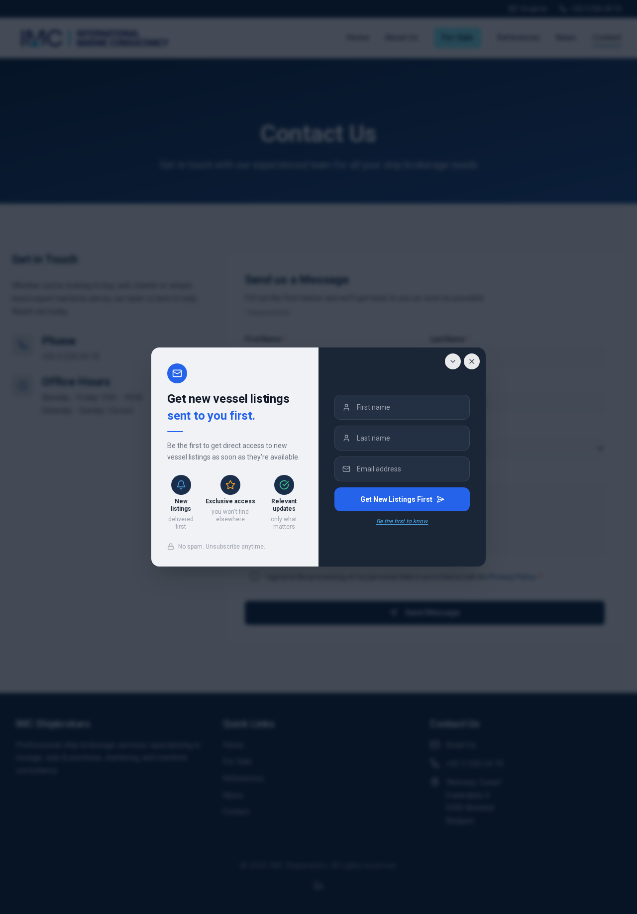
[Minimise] (453, 361)
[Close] (472, 361)
